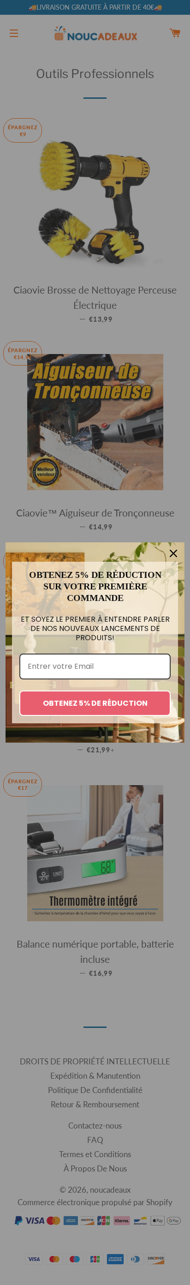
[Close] (173, 553)
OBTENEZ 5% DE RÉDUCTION (95, 703)
